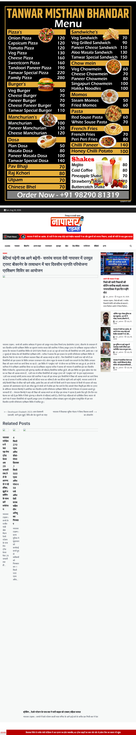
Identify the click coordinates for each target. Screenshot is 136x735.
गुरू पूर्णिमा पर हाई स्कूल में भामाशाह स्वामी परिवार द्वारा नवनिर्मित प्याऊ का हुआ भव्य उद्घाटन (122, 348)
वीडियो (96, 246)
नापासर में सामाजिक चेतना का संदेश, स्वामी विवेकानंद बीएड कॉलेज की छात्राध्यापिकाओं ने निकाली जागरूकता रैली (122, 363)
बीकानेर (26, 246)
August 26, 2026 (123, 296)
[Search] (131, 246)
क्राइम (58, 246)
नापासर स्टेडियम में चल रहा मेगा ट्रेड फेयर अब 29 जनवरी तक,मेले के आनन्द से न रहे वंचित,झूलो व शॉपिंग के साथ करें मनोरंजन (6, 473)
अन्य (104, 246)
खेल (66, 246)
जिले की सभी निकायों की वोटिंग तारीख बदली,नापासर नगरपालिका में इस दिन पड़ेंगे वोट (116, 287)
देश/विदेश (75, 246)
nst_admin (109, 296)
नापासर (17, 246)
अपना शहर (37, 246)
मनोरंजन (87, 246)
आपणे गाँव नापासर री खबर (111, 279)
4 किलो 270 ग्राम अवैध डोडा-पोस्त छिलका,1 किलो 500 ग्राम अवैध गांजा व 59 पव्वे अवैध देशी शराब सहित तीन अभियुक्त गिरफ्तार (16, 480)
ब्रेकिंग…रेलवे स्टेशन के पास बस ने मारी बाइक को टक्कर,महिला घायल (52, 712)
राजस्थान (48, 246)
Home (7, 246)
